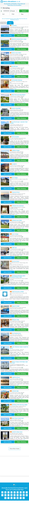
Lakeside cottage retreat (17, 431)
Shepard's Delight (15, 306)
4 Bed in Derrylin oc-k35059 (18, 291)
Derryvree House (15, 261)
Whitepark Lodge (15, 319)
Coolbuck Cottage (15, 150)
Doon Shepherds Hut (16, 333)
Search (24, 11)
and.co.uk (11, 1)
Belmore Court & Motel (16, 52)
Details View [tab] (3, 22)
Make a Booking (21, 35)
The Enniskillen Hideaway (16, 80)
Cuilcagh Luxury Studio (17, 220)
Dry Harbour (14, 25)
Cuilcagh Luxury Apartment (18, 205)
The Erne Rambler (15, 136)
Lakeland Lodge (15, 391)
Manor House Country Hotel (18, 418)
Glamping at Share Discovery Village (19, 404)
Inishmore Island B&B (16, 108)
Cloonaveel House (16, 192)
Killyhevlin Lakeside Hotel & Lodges (19, 39)
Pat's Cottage (15, 177)
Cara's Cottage (15, 234)
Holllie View (14, 247)
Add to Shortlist (8, 35)
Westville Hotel (14, 66)
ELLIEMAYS (14, 164)
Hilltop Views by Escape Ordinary (18, 94)
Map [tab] (10, 22)
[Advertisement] (14, 466)
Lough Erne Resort (16, 377)
